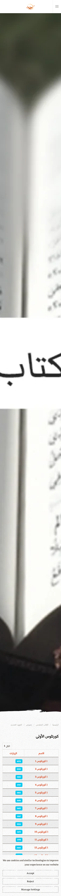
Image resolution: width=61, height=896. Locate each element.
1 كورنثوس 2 (41, 769)
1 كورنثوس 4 (41, 785)
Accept (30, 873)
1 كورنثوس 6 (41, 800)
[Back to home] (30, 6)
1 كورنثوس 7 (41, 808)
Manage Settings (30, 889)
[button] (57, 6)
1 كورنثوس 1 (41, 761)
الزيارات (13, 753)
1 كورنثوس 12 (41, 847)
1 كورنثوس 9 (41, 824)
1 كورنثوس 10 (41, 832)
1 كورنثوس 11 (41, 839)
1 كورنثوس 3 (41, 777)
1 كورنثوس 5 (41, 792)
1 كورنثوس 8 (41, 816)
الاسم (41, 753)
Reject (30, 881)
